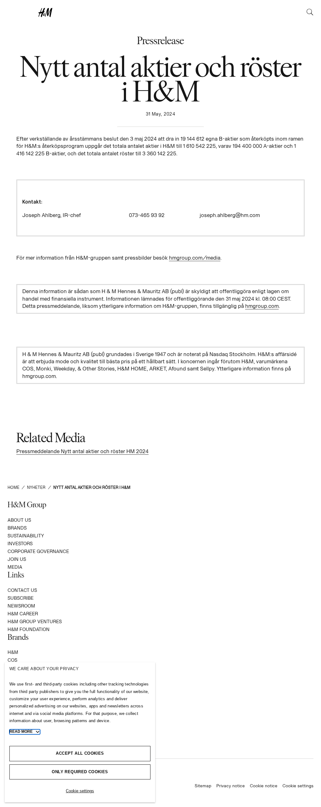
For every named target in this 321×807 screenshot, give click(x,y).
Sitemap (203, 785)
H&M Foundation (29, 629)
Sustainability (26, 535)
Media (15, 567)
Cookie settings (297, 785)
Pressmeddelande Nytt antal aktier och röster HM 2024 (82, 451)
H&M (13, 652)
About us (19, 520)
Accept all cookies (80, 753)
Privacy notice (230, 785)
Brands (17, 527)
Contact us (22, 590)
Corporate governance (38, 551)
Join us (17, 559)
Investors (20, 543)
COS (12, 660)
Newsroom (21, 605)
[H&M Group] (160, 12)
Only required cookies (80, 771)
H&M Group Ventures (35, 621)
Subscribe (21, 598)
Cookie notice (263, 785)
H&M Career (23, 613)
